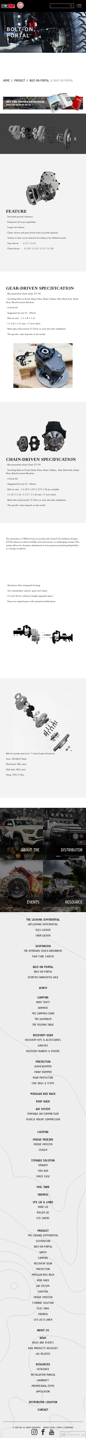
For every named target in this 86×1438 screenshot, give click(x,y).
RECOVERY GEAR (43, 1035)
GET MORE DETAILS (43, 63)
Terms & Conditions (65, 1427)
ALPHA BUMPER (42, 1066)
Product (19, 80)
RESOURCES (43, 1364)
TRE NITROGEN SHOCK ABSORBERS (43, 950)
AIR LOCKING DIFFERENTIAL (43, 924)
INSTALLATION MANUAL (43, 1374)
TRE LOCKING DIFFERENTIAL (43, 919)
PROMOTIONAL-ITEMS (43, 1385)
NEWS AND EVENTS (43, 1342)
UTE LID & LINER (43, 1202)
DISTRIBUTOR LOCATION (43, 1402)
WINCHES (43, 1045)
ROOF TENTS (43, 1002)
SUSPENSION (43, 946)
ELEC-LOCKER (43, 929)
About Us (43, 1330)
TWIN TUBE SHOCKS (43, 956)
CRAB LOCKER (43, 935)
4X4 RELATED (43, 1353)
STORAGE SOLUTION (43, 1160)
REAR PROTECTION (43, 1077)
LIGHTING (42, 1132)
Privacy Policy (49, 1427)
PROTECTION (43, 1061)
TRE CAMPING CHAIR (43, 1013)
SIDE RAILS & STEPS (43, 1083)
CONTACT (43, 1410)
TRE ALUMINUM (43, 1019)
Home (6, 80)
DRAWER (43, 1165)
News (43, 1338)
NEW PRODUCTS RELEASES (43, 1348)
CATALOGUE (43, 1369)
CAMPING (43, 997)
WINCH (43, 988)
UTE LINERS (42, 1218)
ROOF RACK (43, 1101)
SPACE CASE (43, 1176)
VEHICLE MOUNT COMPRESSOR (43, 1119)
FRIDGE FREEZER (43, 1139)
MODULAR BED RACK (42, 1094)
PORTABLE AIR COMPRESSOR (43, 1113)
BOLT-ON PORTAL (39, 80)
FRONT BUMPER (43, 1072)
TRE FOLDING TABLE (43, 1024)
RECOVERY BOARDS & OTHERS (43, 1051)
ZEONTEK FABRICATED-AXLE (43, 977)
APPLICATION (43, 1391)
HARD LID (43, 1206)
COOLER (43, 1149)
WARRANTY (43, 1380)
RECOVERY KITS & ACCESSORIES (43, 1039)
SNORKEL (43, 1194)
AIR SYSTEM (43, 1109)
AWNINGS (43, 1007)
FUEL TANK (43, 1187)
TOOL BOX (43, 1170)
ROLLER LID (43, 1212)
